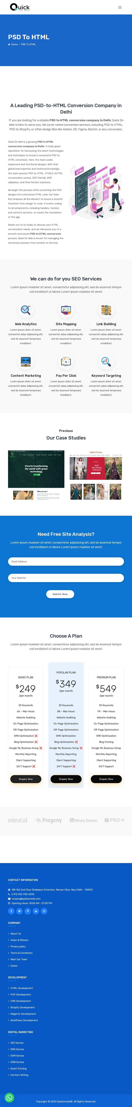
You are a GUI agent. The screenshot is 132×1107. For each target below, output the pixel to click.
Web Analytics (26, 324)
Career (14, 965)
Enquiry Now (26, 779)
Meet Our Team (18, 959)
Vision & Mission (19, 940)
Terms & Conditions (21, 952)
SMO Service (17, 1049)
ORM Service (17, 1055)
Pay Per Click (66, 376)
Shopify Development (22, 1007)
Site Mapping (66, 324)
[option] (83, 820)
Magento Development (23, 1013)
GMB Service (17, 1062)
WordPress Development (24, 1020)
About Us (15, 933)
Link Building (106, 324)
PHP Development (20, 994)
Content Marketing (26, 376)
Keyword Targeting (106, 376)
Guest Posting (18, 1068)
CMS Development (20, 1001)
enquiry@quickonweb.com (26, 898)
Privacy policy (18, 946)
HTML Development (21, 988)
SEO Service (17, 1042)
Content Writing (19, 1075)
